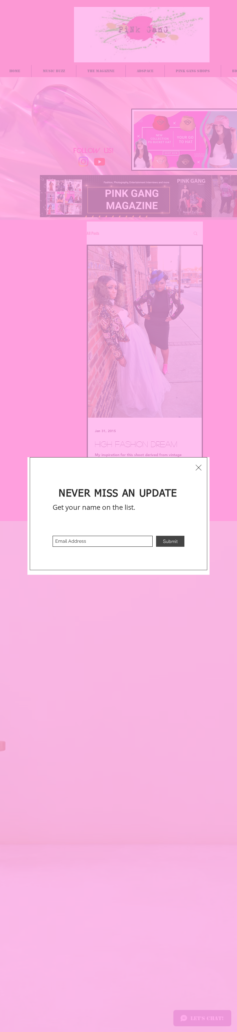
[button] (198, 468)
